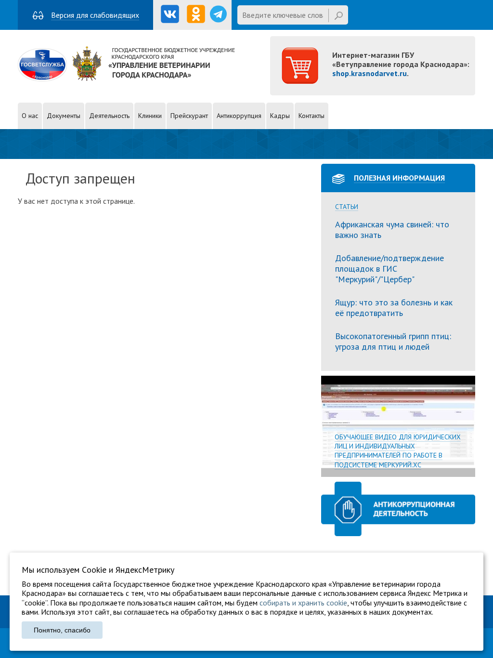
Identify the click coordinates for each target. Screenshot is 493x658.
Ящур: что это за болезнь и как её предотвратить (394, 307)
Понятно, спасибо (62, 630)
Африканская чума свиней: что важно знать (392, 229)
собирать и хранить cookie (303, 602)
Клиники (150, 115)
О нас (30, 115)
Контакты (311, 115)
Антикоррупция (239, 115)
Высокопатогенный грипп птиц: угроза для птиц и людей (393, 341)
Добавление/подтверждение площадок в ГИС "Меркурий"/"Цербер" (389, 268)
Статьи (346, 207)
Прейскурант (189, 115)
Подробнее (398, 426)
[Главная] (126, 78)
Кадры (280, 115)
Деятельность (109, 115)
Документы (63, 115)
